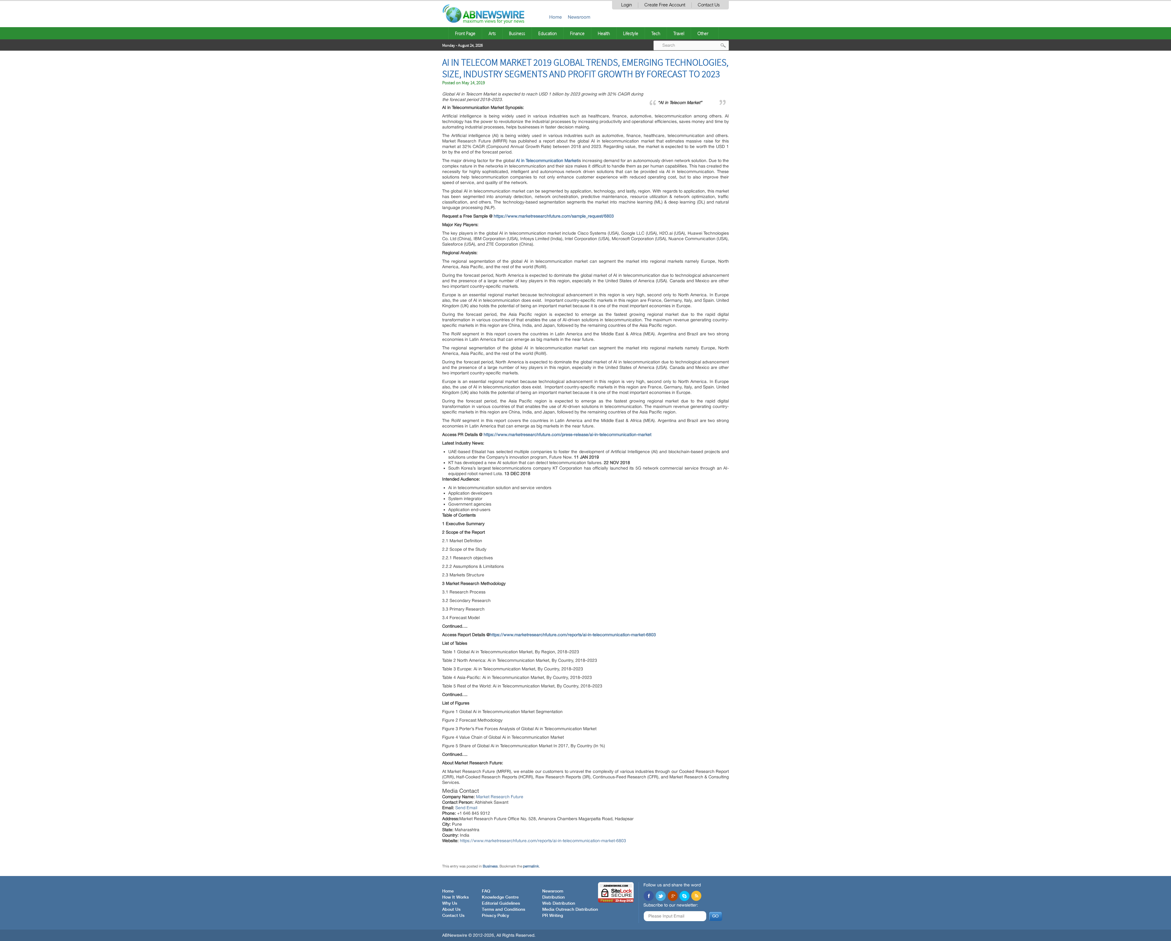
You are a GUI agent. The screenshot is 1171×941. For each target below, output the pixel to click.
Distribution (553, 897)
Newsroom (579, 17)
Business (517, 33)
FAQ (486, 891)
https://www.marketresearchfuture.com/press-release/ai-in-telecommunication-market (567, 434)
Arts (492, 33)
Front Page (465, 33)
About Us (451, 909)
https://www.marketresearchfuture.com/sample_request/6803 (554, 216)
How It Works (455, 897)
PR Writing (552, 916)
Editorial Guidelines (501, 903)
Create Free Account (664, 5)
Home (555, 17)
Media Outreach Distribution (570, 909)
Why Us (449, 903)
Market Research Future (499, 796)
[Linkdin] (672, 896)
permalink (531, 866)
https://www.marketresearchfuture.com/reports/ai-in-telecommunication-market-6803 (573, 634)
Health (604, 33)
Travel (678, 33)
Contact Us (709, 5)
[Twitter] (660, 896)
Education (547, 33)
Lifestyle (630, 33)
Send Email (466, 807)
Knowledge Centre (500, 897)
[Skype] (684, 896)
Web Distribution (558, 903)
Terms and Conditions (503, 909)
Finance (577, 33)
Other (702, 33)
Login (626, 5)
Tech (655, 33)
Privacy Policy (495, 916)
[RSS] (696, 896)
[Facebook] (648, 896)
